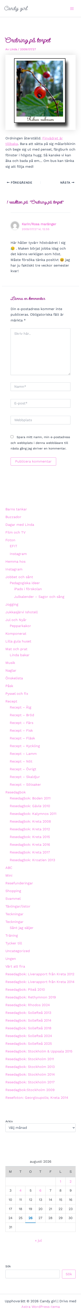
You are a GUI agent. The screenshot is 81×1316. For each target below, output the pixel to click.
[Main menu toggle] (72, 8)
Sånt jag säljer (21, 928)
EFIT (13, 546)
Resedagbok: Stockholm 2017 (30, 1082)
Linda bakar (20, 655)
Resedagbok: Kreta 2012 (30, 829)
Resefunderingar (19, 883)
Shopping (13, 891)
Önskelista (14, 678)
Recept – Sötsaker (25, 784)
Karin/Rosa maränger (39, 224)
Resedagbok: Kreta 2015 (30, 837)
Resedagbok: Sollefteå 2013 (28, 1013)
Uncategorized (17, 951)
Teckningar (14, 914)
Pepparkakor (20, 626)
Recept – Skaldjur (25, 777)
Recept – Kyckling (25, 746)
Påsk (9, 686)
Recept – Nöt (21, 761)
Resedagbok (15, 792)
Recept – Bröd (22, 715)
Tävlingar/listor (17, 906)
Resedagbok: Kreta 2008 (30, 821)
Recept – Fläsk (22, 738)
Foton (10, 540)
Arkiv (9, 1121)
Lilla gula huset (18, 641)
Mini (8, 875)
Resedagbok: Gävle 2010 (30, 806)
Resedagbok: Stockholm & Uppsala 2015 (38, 1051)
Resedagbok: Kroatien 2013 (32, 860)
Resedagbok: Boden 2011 (30, 798)
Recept (11, 701)
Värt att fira (15, 966)
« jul (38, 1240)
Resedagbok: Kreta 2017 (30, 852)
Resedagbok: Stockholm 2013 (30, 1067)
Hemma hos (15, 561)
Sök (8, 1266)
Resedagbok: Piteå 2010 (25, 989)
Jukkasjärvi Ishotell (21, 612)
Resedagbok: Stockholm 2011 (29, 1059)
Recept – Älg (20, 707)
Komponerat (15, 634)
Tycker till (13, 943)
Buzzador (13, 517)
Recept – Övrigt (23, 769)
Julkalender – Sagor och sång (39, 597)
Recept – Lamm (23, 754)
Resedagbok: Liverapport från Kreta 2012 (39, 974)
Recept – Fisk (21, 730)
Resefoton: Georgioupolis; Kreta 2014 (36, 1098)
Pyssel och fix (16, 694)
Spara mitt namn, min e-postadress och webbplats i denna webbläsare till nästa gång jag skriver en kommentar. (40, 442)
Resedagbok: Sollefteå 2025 (28, 1044)
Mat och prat (16, 649)
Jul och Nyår (16, 620)
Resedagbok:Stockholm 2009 (30, 1090)
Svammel (13, 899)
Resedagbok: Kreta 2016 (30, 845)
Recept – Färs (21, 723)
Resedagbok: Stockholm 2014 (30, 1074)
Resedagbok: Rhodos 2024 (27, 1005)
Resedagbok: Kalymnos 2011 (33, 814)
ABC (8, 868)
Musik (10, 663)
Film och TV (15, 532)
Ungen (10, 959)
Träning (11, 935)
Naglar (10, 670)
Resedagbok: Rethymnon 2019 (30, 997)
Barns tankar (16, 509)
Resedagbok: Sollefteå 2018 (28, 1028)
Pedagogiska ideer (25, 583)
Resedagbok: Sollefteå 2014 (28, 1020)
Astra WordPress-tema (40, 1307)
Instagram (18, 554)
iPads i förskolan (28, 589)
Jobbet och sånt (19, 577)
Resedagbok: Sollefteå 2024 (28, 1036)
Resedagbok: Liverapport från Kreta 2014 (40, 982)
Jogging (11, 604)
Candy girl (15, 8)
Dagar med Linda (19, 525)
